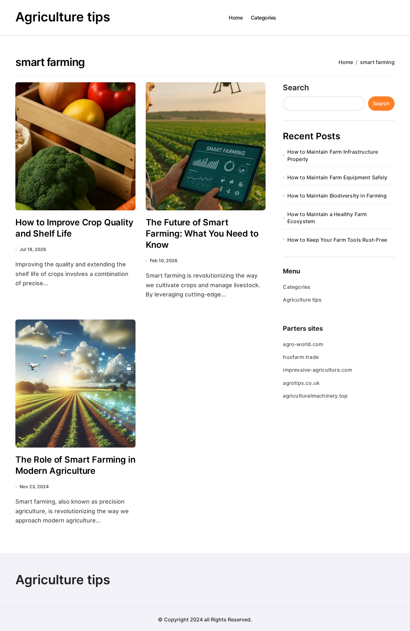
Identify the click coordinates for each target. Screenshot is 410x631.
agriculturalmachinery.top (315, 395)
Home (235, 17)
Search (296, 87)
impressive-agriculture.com (317, 370)
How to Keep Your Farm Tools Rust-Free (337, 240)
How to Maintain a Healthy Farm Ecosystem (327, 217)
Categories (263, 17)
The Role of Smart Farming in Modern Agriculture (75, 465)
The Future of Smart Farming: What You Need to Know (202, 233)
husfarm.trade (301, 357)
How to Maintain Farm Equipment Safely (337, 177)
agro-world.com (303, 344)
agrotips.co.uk (301, 383)
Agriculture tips (62, 17)
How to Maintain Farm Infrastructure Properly (332, 155)
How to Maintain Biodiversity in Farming (337, 195)
